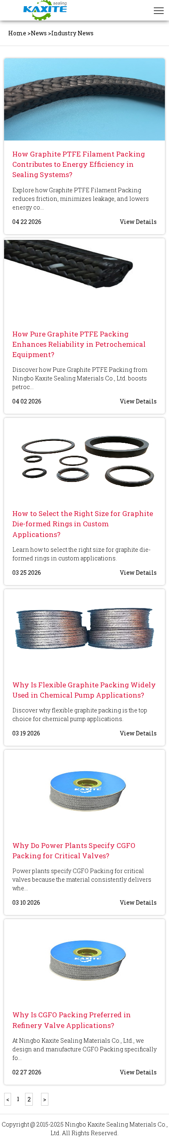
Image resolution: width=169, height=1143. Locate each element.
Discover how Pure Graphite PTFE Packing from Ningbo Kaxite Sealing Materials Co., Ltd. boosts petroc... (79, 378)
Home (17, 33)
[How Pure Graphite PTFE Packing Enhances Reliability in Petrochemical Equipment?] (84, 279)
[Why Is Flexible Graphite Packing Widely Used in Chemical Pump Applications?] (84, 630)
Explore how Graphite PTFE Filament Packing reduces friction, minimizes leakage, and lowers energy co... (80, 198)
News (39, 33)
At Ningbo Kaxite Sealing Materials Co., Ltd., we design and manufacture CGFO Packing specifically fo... (84, 1049)
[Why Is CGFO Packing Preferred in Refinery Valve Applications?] (84, 960)
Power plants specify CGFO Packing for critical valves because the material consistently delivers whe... (81, 879)
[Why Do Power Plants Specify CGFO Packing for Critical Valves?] (84, 791)
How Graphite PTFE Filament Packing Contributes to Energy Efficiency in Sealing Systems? (78, 164)
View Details (138, 222)
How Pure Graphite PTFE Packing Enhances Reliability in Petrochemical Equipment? (79, 344)
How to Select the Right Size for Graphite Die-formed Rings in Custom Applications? (82, 524)
